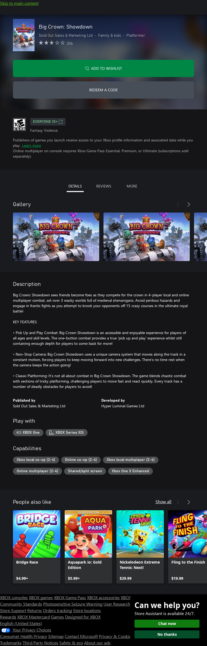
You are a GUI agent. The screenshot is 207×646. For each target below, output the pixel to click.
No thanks (167, 634)
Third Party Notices (40, 642)
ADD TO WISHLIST (106, 68)
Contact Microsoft (81, 636)
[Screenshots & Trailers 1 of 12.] (56, 237)
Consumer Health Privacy (23, 636)
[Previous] (177, 204)
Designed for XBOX (83, 617)
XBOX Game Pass (70, 597)
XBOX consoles (14, 597)
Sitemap (56, 636)
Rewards (8, 617)
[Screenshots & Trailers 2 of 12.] (147, 237)
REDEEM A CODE (103, 89)
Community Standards (21, 604)
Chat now (167, 623)
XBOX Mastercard (33, 617)
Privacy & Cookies (116, 636)
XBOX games (41, 597)
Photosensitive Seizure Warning (72, 604)
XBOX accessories (103, 597)
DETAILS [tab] (75, 186)
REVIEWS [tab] (103, 186)
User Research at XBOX (125, 604)
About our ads (97, 642)
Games (57, 617)
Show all (163, 501)
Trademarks (11, 642)
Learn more (31, 145)
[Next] (188, 204)
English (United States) (21, 623)
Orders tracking (57, 610)
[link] (36, 547)
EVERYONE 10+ (45, 122)
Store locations (87, 610)
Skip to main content (19, 3)
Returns (34, 610)
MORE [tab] (132, 186)
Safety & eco (71, 642)
